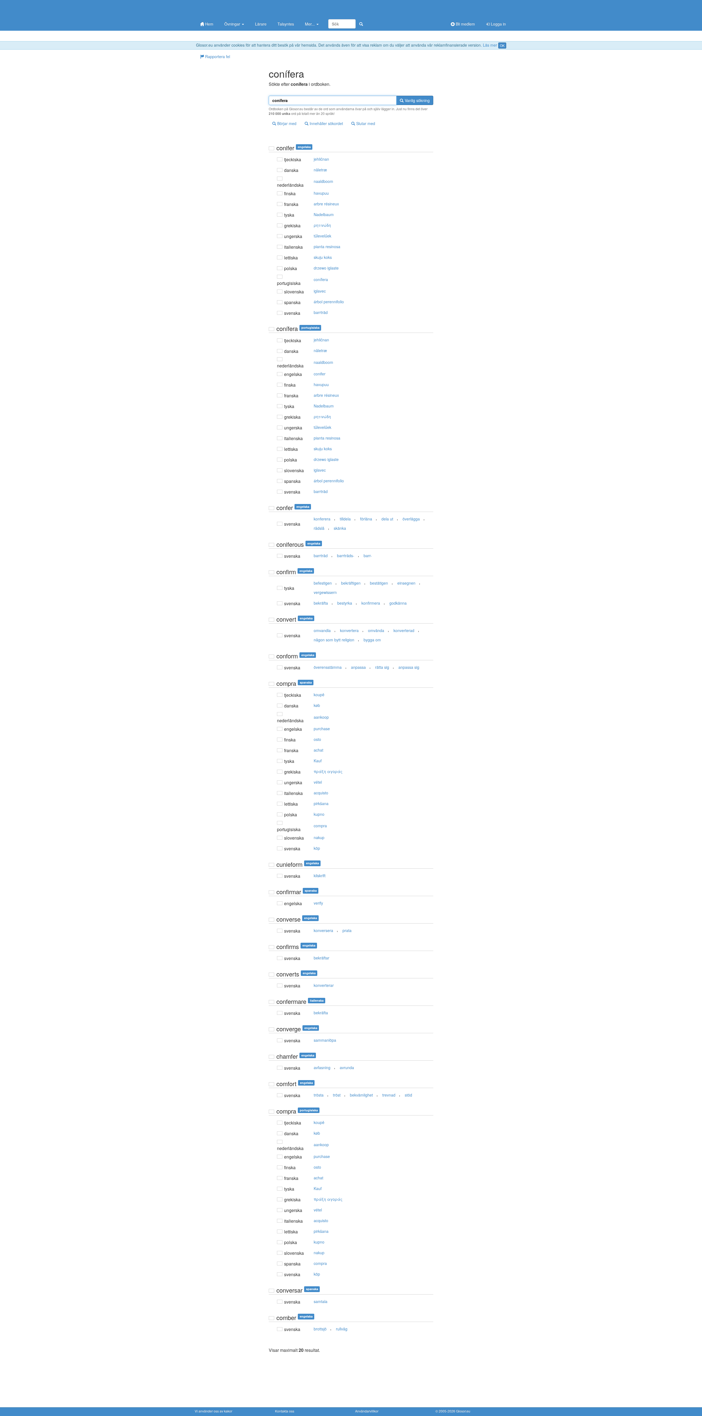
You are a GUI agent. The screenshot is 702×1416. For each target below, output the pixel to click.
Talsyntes (286, 24)
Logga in (498, 24)
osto (317, 739)
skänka (340, 528)
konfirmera (370, 603)
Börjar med (286, 123)
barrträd (321, 312)
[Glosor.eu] (223, 8)
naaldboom (323, 181)
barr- (368, 555)
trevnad (388, 1095)
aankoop (321, 717)
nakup (319, 837)
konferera (322, 519)
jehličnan (321, 159)
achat (318, 750)
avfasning (322, 1067)
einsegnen (406, 583)
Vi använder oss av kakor (213, 1411)
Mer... (310, 24)
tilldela (345, 519)
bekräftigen (351, 583)
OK (502, 45)
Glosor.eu (463, 1411)
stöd (408, 1095)
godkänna (398, 603)
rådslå (319, 528)
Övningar (232, 24)
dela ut (387, 519)
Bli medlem (465, 24)
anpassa (358, 667)
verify (318, 903)
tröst (337, 1095)
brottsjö (320, 1329)
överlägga (411, 519)
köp (317, 848)
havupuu (321, 193)
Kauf (318, 760)
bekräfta (321, 603)
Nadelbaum (324, 214)
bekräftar (321, 958)
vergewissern (325, 592)
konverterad (404, 630)
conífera (321, 279)
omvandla (322, 630)
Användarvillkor (366, 1411)
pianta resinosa (327, 246)
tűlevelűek (322, 236)
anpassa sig (408, 667)
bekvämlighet (361, 1095)
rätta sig (382, 667)
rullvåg (341, 1329)
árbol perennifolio (329, 301)
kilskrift (319, 875)
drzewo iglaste (326, 268)
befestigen (323, 583)
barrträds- (345, 555)
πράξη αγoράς (328, 771)
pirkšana (321, 803)
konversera (323, 930)
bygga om (372, 639)
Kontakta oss (284, 1411)
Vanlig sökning (417, 100)
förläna (366, 519)
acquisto (321, 792)
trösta (319, 1095)
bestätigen (379, 583)
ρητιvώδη (322, 225)
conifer (319, 373)
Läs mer (490, 45)
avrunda (347, 1067)
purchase (322, 728)
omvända (376, 630)
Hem (208, 24)
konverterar (324, 985)
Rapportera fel (217, 56)
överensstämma (328, 667)
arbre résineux (326, 203)
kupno (319, 814)
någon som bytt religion (334, 639)
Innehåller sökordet (325, 123)
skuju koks (323, 257)
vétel (318, 782)
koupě (319, 694)
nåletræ (320, 169)
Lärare (261, 24)
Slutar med (365, 123)
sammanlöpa (325, 1040)
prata (347, 930)
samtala (320, 1301)
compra (320, 825)
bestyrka (344, 603)
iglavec (320, 291)
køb (317, 705)
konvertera (349, 630)
